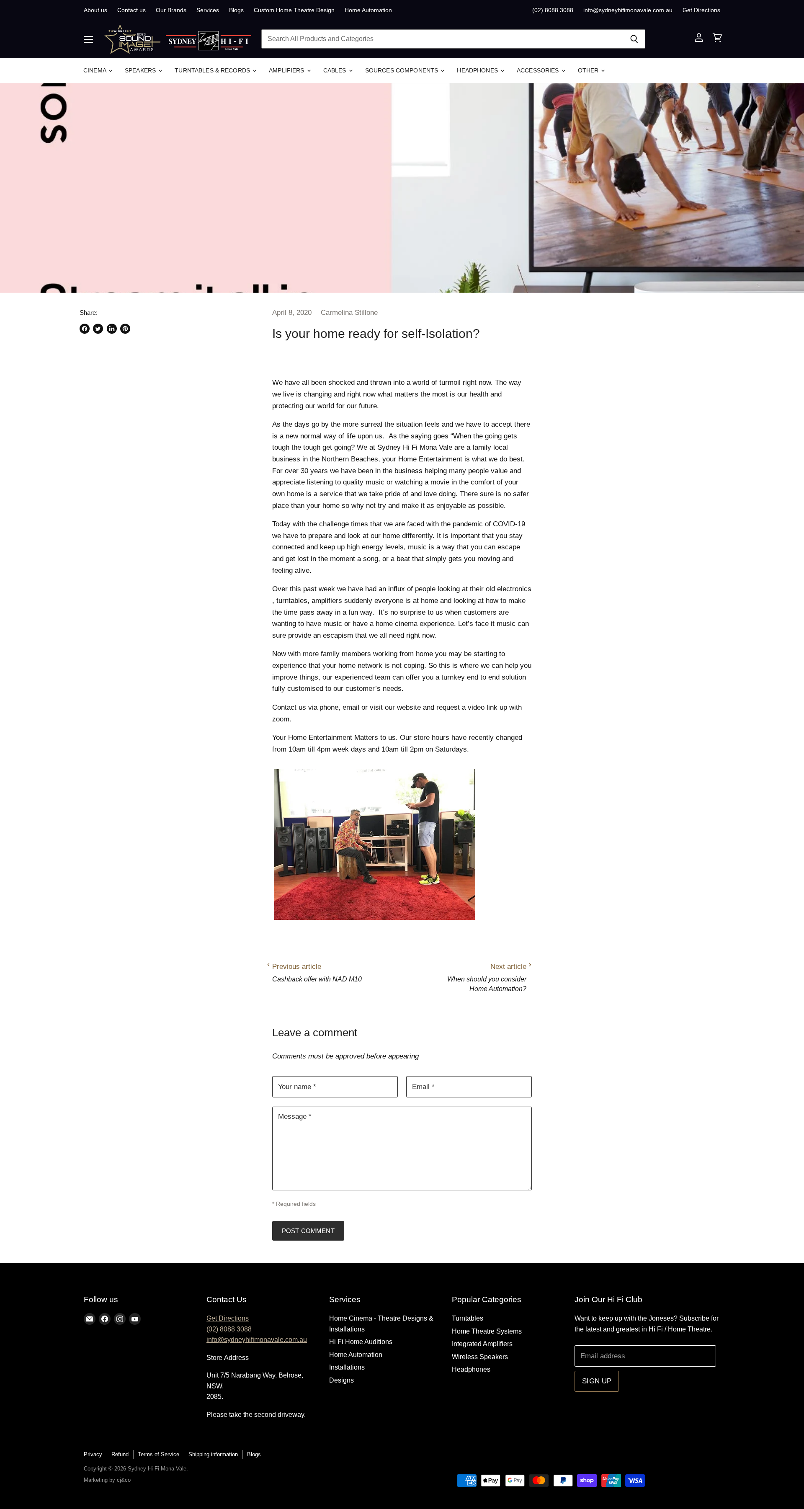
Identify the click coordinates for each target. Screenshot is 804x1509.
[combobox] (442, 39)
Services (207, 10)
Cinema (95, 70)
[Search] (634, 39)
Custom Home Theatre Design (294, 10)
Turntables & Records (213, 70)
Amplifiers (287, 70)
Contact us (131, 10)
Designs (341, 1380)
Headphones (478, 70)
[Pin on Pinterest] (125, 329)
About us (95, 10)
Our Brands (171, 10)
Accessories (539, 70)
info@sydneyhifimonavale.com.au (628, 10)
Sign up (596, 1381)
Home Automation (368, 10)
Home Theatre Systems (487, 1331)
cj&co (124, 1480)
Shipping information (213, 1454)
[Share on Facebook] (85, 329)
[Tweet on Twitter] (98, 329)
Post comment (308, 1230)
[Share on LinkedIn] (112, 329)
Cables (335, 70)
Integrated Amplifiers (482, 1343)
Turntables (467, 1318)
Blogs (236, 10)
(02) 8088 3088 (552, 10)
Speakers (141, 70)
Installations (347, 1367)
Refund (120, 1454)
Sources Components (402, 70)
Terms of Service (158, 1454)
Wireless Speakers (480, 1356)
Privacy (93, 1454)
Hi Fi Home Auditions (360, 1341)
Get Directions (701, 10)
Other (589, 70)
